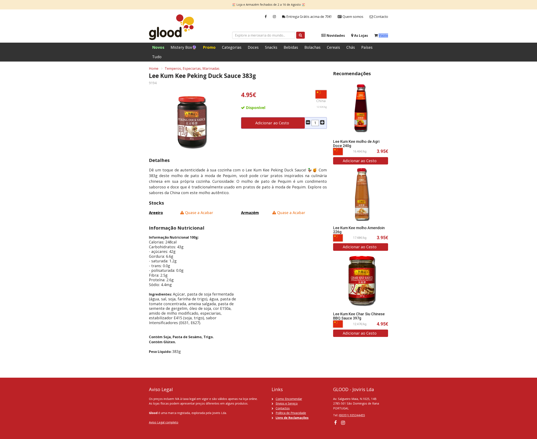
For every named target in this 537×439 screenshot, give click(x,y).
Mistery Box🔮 (184, 47)
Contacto (380, 16)
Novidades (335, 35)
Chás (350, 47)
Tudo (157, 56)
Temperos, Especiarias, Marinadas (192, 68)
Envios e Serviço (287, 403)
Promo (209, 47)
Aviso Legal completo (163, 422)
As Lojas (360, 35)
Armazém (250, 212)
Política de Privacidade (291, 413)
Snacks (271, 47)
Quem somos (352, 16)
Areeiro (156, 212)
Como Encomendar (289, 399)
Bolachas (312, 47)
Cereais (333, 47)
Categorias (231, 47)
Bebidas (291, 47)
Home (153, 68)
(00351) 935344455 (352, 415)
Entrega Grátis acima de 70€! (308, 16)
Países (367, 47)
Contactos (283, 408)
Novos (158, 47)
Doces (253, 47)
